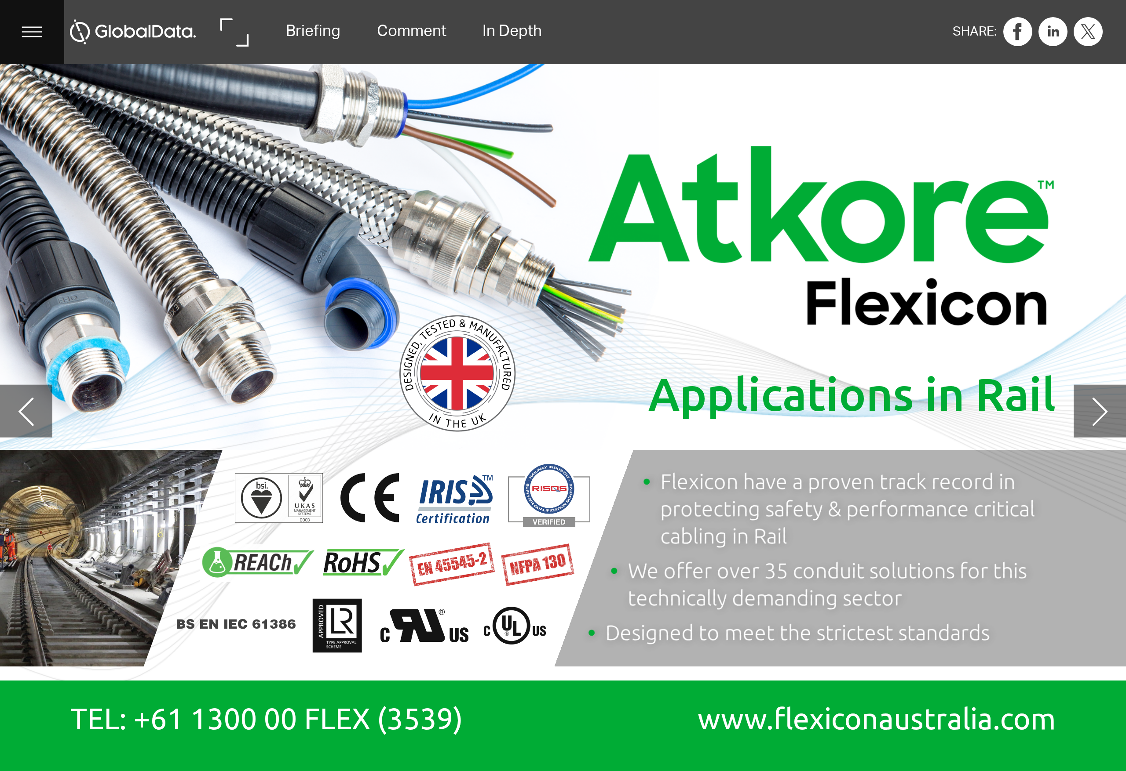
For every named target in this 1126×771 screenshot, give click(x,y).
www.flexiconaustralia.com (877, 718)
